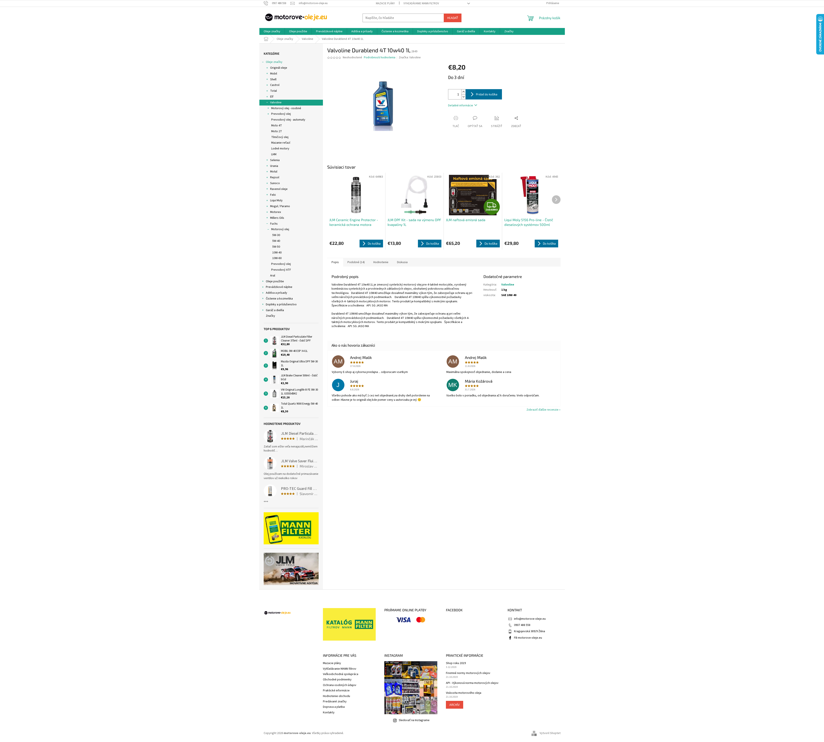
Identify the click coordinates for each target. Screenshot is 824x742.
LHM (273, 154)
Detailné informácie (460, 105)
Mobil (273, 73)
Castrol (274, 85)
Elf (271, 97)
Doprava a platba (334, 707)
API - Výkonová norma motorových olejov (472, 683)
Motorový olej (280, 229)
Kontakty (329, 712)
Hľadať (452, 18)
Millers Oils (277, 218)
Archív (454, 704)
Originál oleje (278, 68)
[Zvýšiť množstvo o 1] (463, 91)
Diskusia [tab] (402, 262)
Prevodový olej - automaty (288, 120)
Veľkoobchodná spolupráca (340, 674)
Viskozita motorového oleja (463, 693)
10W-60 (277, 258)
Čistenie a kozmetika (279, 298)
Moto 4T (276, 125)
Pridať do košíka (486, 94)
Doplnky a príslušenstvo (281, 304)
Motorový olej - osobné (286, 108)
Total (273, 91)
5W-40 (276, 241)
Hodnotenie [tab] (380, 262)
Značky (270, 316)
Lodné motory (280, 148)
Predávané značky (335, 701)
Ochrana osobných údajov (339, 685)
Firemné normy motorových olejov (468, 673)
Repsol (274, 177)
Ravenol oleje (279, 189)
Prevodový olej (281, 114)
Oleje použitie (275, 281)
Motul (273, 171)
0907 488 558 (522, 625)
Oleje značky (274, 62)
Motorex (275, 212)
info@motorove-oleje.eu (530, 619)
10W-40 (277, 252)
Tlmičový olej (279, 137)
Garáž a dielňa (275, 310)
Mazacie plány (385, 3)
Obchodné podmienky (337, 679)
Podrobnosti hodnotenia (379, 58)
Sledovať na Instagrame (414, 720)
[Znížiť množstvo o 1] (463, 96)
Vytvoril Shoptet (550, 733)
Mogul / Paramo (280, 206)
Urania (274, 166)
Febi (273, 195)
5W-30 (276, 235)
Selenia (275, 160)
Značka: (410, 57)
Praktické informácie (336, 690)
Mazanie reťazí (280, 143)
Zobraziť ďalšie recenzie (542, 410)
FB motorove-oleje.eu (528, 638)
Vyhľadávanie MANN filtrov (421, 3)
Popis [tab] (335, 262)
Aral (272, 275)
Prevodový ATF (281, 270)
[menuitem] (272, 31)
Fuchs (274, 224)
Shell (273, 79)
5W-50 (276, 247)
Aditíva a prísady (276, 293)
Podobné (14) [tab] (356, 262)
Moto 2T (276, 131)
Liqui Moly (276, 200)
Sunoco (275, 183)
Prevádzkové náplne (279, 287)
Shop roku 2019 (456, 663)
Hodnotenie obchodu (336, 696)
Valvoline (276, 102)
